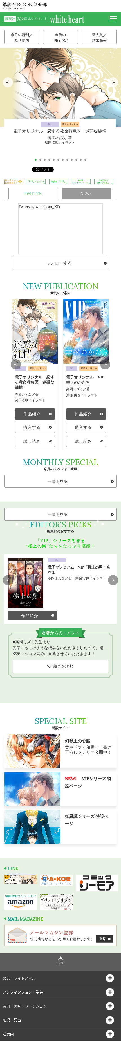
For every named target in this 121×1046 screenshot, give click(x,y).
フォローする (59, 263)
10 (76, 160)
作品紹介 (32, 414)
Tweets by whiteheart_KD (39, 207)
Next (113, 82)
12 (85, 160)
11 (81, 160)
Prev (8, 82)
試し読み (32, 441)
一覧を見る (58, 481)
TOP (60, 963)
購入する (32, 427)
